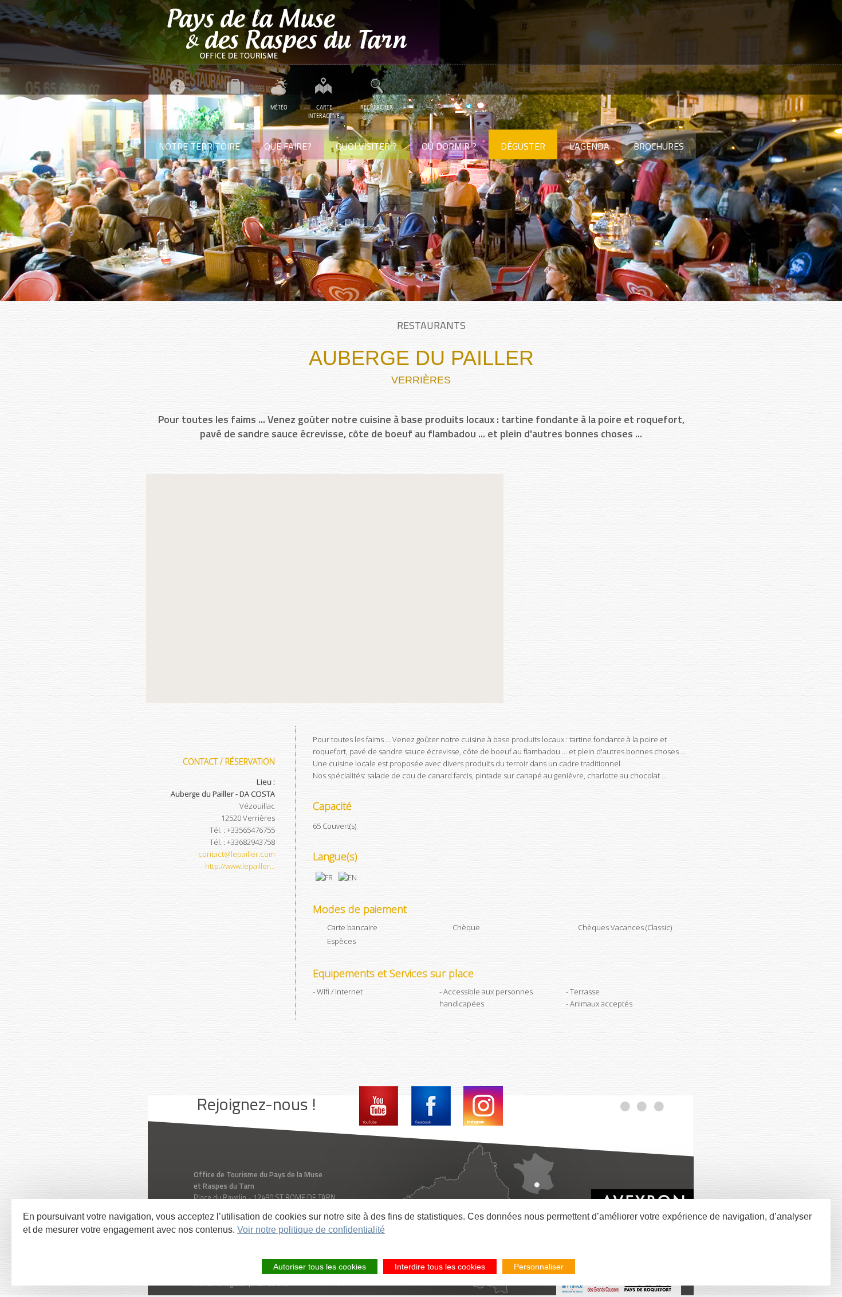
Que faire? (288, 146)
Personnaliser (539, 1266)
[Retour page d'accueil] (292, 32)
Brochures (659, 146)
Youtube (379, 1106)
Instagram (483, 1106)
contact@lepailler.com (236, 854)
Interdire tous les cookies (440, 1266)
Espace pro (235, 107)
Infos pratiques (177, 107)
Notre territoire (199, 146)
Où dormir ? (449, 146)
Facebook (431, 1106)
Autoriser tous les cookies (319, 1266)
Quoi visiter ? (366, 146)
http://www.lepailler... (240, 866)
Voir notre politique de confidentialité (311, 1230)
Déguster (523, 146)
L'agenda (589, 146)
